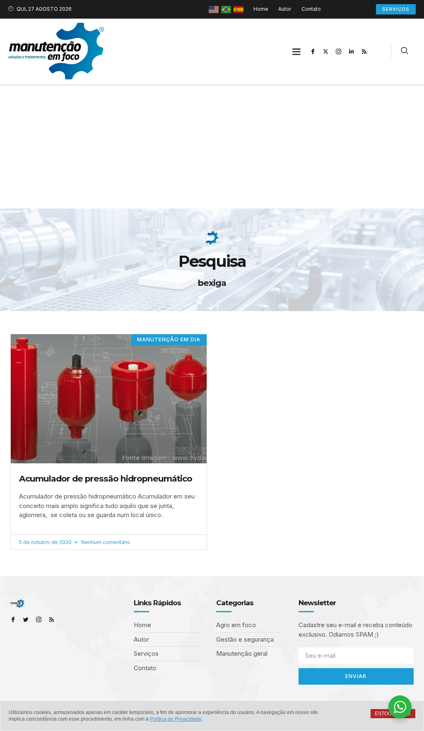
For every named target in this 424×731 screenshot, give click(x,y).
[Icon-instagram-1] (338, 51)
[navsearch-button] (404, 52)
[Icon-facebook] (313, 51)
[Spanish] (239, 9)
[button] (297, 51)
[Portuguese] (226, 9)
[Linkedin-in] (351, 51)
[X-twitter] (325, 51)
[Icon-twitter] (26, 619)
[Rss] (364, 51)
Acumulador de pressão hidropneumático (105, 478)
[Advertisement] (212, 146)
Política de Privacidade (176, 719)
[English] (214, 9)
